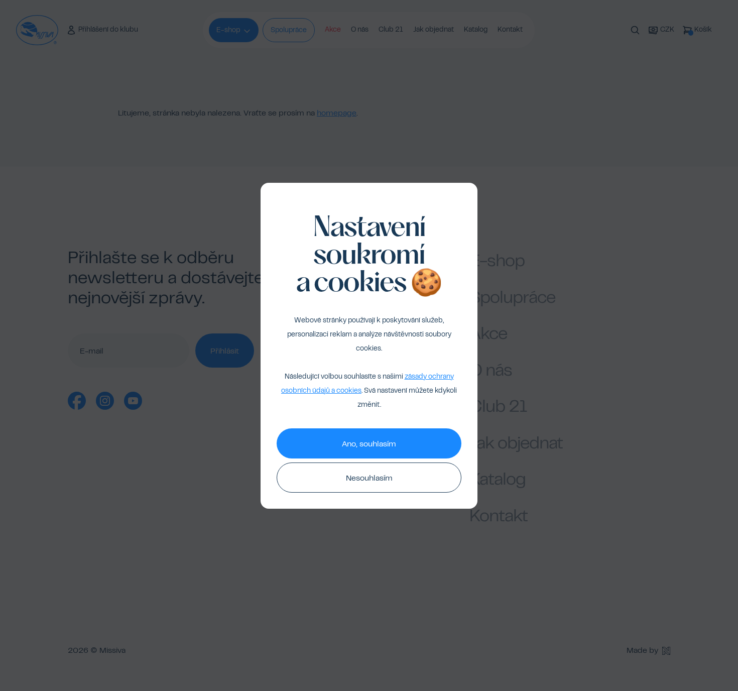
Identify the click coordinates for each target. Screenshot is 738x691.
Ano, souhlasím (369, 444)
